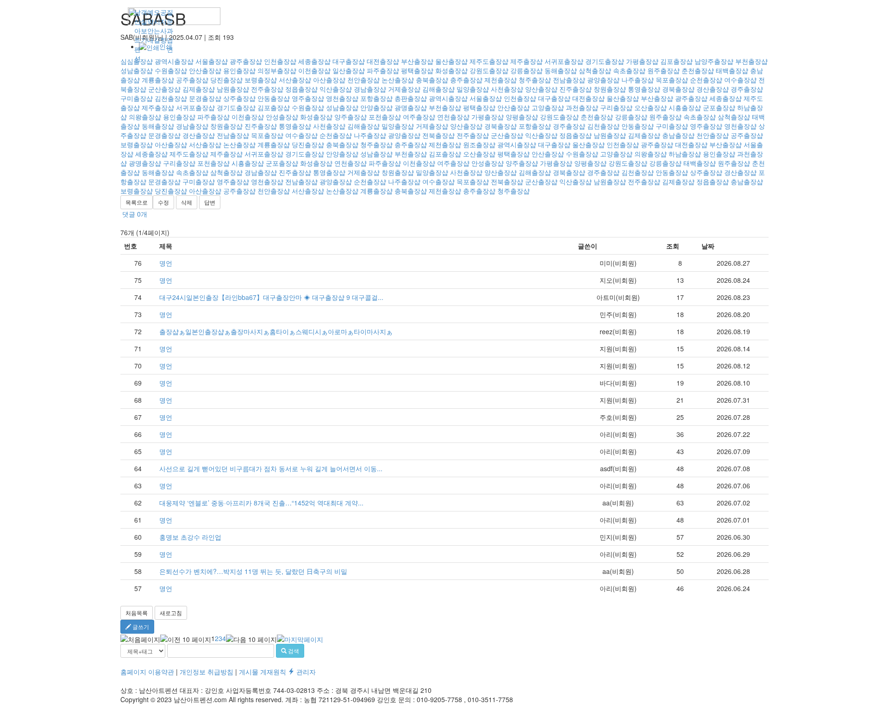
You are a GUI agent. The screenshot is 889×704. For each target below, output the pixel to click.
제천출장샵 (445, 144)
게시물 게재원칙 (262, 671)
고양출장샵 (548, 107)
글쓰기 (140, 626)
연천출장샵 (453, 116)
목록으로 (136, 202)
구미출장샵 (136, 98)
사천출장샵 (507, 88)
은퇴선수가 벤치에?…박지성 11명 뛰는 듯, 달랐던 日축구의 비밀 (253, 571)
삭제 (186, 202)
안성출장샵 (282, 116)
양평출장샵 (522, 116)
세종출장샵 (725, 98)
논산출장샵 (239, 144)
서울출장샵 (486, 98)
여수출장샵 (301, 135)
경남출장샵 (370, 88)
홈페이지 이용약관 (147, 671)
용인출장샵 (179, 116)
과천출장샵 (582, 107)
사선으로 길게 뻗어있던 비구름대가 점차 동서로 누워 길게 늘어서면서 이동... (270, 468)
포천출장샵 (385, 116)
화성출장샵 (316, 116)
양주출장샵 (350, 116)
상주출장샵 (239, 98)
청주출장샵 (376, 144)
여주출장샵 (419, 116)
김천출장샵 (171, 98)
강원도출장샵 (559, 116)
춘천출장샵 (597, 116)
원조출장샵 (479, 144)
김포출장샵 (273, 107)
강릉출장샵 (631, 116)
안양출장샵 (376, 107)
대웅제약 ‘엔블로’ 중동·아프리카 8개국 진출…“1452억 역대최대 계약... (261, 502)
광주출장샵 (691, 98)
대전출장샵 (588, 98)
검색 (293, 650)
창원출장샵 (610, 88)
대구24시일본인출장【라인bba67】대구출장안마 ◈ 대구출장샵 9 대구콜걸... (271, 297)
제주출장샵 (158, 107)
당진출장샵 (308, 144)
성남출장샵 (342, 107)
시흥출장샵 (685, 107)
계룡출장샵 (273, 144)
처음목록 (136, 613)
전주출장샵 (267, 88)
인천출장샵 (520, 98)
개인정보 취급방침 (206, 671)
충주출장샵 (410, 144)
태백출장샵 (699, 163)
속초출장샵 (699, 116)
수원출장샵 (308, 107)
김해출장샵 (438, 88)
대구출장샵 (554, 98)
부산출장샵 (657, 98)
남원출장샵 (233, 88)
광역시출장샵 (448, 98)
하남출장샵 (685, 153)
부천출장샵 (445, 107)
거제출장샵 (404, 88)
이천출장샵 (248, 116)
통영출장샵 (644, 88)
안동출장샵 (273, 98)
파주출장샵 (213, 116)
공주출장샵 (747, 135)
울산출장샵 (623, 98)
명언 (165, 263)
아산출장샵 (171, 144)
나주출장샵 (370, 135)
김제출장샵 (198, 88)
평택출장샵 (479, 107)
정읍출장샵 (301, 88)
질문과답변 (170, 30)
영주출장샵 (308, 98)
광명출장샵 (410, 107)
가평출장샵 (487, 116)
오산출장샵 (650, 107)
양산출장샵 (541, 88)
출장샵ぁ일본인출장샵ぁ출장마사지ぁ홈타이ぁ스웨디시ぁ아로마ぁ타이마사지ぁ (276, 331)
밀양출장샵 (473, 88)
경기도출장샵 (236, 107)
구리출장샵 (616, 107)
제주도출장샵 (188, 153)
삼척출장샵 (734, 116)
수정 (163, 202)
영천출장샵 (342, 98)
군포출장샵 (719, 107)
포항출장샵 (376, 98)
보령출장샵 (136, 144)
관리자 (305, 671)
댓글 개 (134, 213)
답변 (209, 202)
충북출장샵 (342, 144)
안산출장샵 (513, 107)
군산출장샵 (164, 88)
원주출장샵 (665, 116)
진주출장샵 (575, 88)
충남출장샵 (678, 135)
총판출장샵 (410, 98)
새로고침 (171, 613)
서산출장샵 (205, 144)
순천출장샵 (335, 135)
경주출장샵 (747, 88)
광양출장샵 (404, 135)
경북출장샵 (678, 88)
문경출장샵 (205, 98)
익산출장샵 (335, 88)
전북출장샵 (438, 135)
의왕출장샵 (145, 116)
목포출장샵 (267, 135)
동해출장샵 (158, 126)
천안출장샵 (712, 135)
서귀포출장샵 (195, 107)
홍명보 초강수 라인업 (190, 537)
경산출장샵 (712, 88)
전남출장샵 (233, 135)
